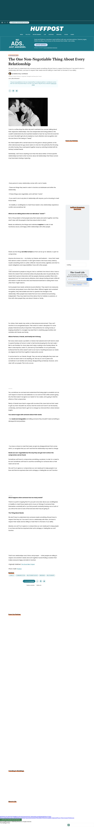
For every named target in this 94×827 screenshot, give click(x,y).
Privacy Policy (79, 284)
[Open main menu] (2, 22)
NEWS (21, 34)
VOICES (66, 34)
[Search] (7, 22)
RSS (16, 818)
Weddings (13, 55)
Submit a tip (38, 585)
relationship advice (32, 575)
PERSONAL (59, 34)
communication (20, 575)
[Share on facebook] (13, 90)
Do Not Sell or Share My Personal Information (11, 819)
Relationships (50, 575)
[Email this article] (16, 90)
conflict (11, 575)
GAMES (72, 34)
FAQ (18, 818)
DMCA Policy (42, 818)
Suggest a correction (30, 585)
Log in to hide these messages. (50, 47)
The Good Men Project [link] (28, 564)
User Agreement (27, 818)
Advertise (7, 818)
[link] (33, 112)
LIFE (45, 34)
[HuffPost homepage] (17, 815)
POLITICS (28, 34)
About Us (2, 818)
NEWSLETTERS (47, 816)
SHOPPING (51, 34)
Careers (21, 818)
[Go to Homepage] (69, 825)
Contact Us (12, 818)
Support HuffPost (41, 44)
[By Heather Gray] (9, 73)
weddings (42, 575)
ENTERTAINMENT (37, 34)
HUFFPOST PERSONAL (30, 816)
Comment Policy (35, 818)
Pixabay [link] (19, 569)
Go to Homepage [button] (29, 581)
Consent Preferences (69, 818)
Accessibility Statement (51, 818)
